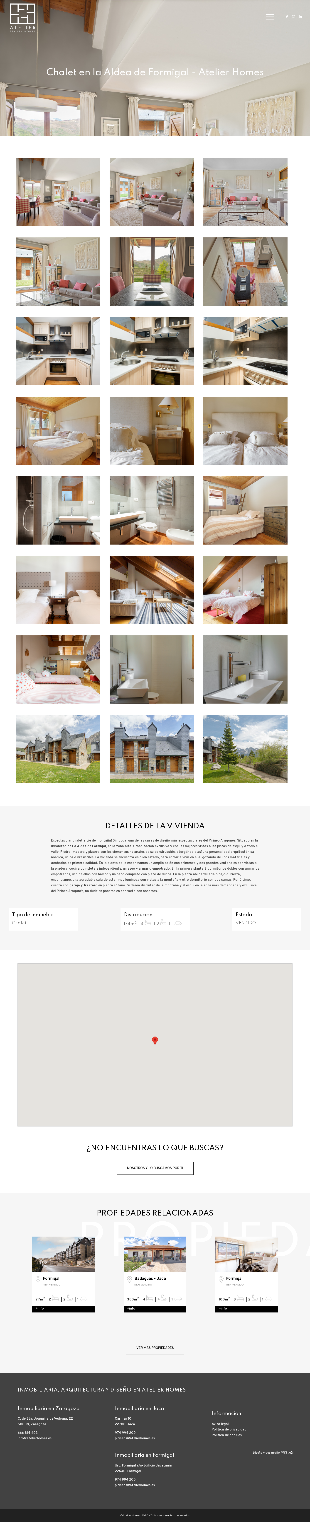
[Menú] (268, 17)
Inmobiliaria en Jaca (139, 1408)
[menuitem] (268, 17)
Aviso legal (220, 1424)
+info (40, 1309)
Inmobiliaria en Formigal (144, 1455)
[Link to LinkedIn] (300, 16)
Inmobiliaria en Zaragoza (49, 1408)
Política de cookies (227, 1435)
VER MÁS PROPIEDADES (155, 1348)
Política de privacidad (229, 1430)
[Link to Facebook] (286, 16)
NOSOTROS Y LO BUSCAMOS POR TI (155, 1168)
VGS (284, 1453)
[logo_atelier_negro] (22, 17)
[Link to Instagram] (293, 16)
